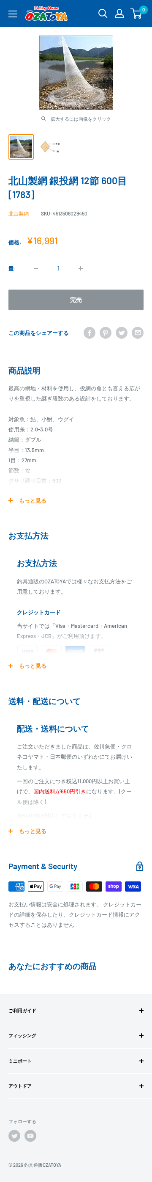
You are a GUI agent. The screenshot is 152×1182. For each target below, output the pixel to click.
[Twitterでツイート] (122, 333)
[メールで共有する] (138, 333)
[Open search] (103, 13)
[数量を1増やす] (81, 268)
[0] (136, 13)
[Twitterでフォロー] (14, 1136)
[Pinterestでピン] (105, 333)
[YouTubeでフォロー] (30, 1136)
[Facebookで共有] (89, 333)
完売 (76, 299)
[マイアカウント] (119, 13)
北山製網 (18, 213)
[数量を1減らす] (36, 268)
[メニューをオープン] (12, 14)
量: (12, 268)
